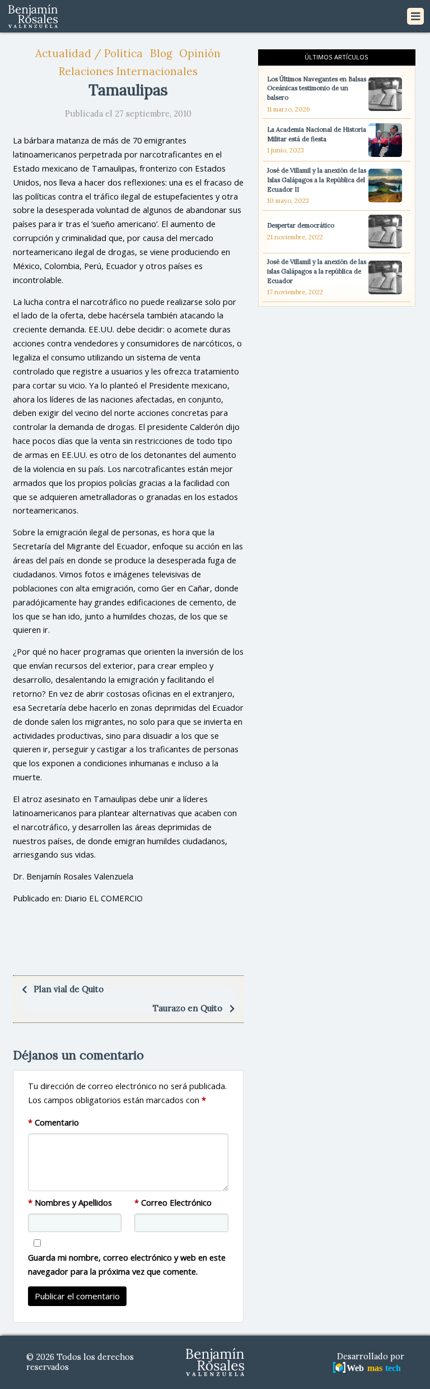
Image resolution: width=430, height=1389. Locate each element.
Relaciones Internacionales (128, 71)
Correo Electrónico (173, 1202)
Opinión (200, 53)
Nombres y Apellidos (70, 1202)
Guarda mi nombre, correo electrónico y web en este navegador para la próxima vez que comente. (127, 1264)
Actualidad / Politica (89, 53)
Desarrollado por (370, 1356)
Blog (161, 53)
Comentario (53, 1122)
